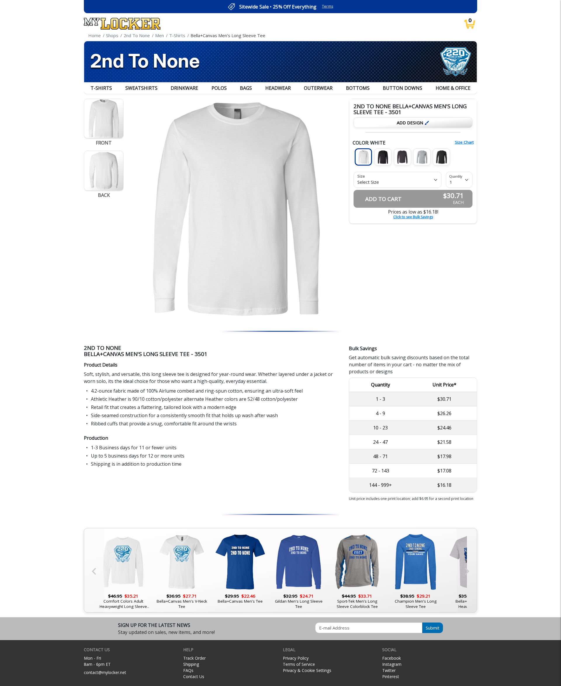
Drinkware (184, 88)
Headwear (278, 88)
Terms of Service (299, 664)
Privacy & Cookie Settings (307, 670)
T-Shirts (101, 88)
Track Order (194, 658)
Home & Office (453, 88)
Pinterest (390, 676)
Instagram (391, 664)
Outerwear (318, 88)
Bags (246, 88)
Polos (219, 88)
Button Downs (402, 88)
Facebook (391, 658)
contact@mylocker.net (105, 672)
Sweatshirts (141, 88)
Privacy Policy (296, 658)
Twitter (389, 670)
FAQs (188, 670)
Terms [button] (327, 6)
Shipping (191, 664)
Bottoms (358, 88)
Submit (432, 628)
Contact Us (193, 676)
